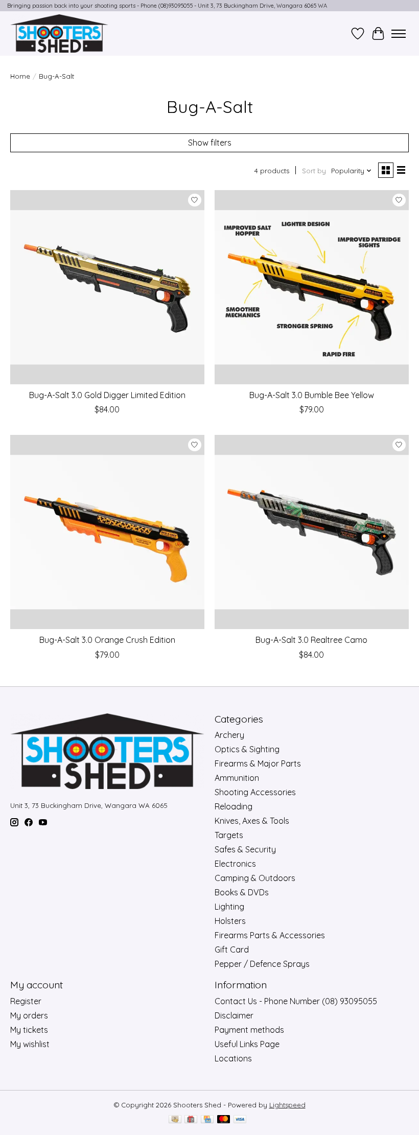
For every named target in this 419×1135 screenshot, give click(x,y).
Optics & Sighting (247, 749)
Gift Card (232, 949)
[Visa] (240, 1120)
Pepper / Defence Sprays (262, 964)
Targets (229, 835)
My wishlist (30, 1044)
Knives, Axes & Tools (252, 821)
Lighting (229, 906)
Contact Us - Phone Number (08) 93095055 (296, 1001)
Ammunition (237, 778)
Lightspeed (287, 1105)
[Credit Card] (207, 1120)
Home (20, 76)
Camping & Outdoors (255, 878)
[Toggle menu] (398, 34)
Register (25, 1001)
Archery (229, 735)
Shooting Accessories (255, 792)
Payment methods (249, 1030)
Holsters (230, 921)
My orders (29, 1015)
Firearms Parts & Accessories (270, 935)
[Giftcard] (190, 1120)
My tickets (29, 1030)
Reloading (233, 806)
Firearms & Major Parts (258, 763)
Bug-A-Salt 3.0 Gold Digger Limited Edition (107, 395)
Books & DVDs (242, 892)
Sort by (314, 171)
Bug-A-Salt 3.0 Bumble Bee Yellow (311, 395)
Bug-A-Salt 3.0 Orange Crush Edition (107, 640)
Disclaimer (234, 1015)
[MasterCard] (223, 1120)
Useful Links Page (247, 1044)
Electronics (235, 864)
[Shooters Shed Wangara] (59, 33)
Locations (233, 1058)
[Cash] (175, 1120)
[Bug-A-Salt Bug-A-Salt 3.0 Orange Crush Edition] (107, 532)
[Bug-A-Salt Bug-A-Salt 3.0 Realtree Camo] (312, 532)
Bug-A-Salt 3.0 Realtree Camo (311, 640)
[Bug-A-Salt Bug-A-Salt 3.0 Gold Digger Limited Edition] (107, 287)
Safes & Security (245, 849)
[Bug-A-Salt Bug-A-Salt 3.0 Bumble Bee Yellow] (312, 287)
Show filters (209, 142)
